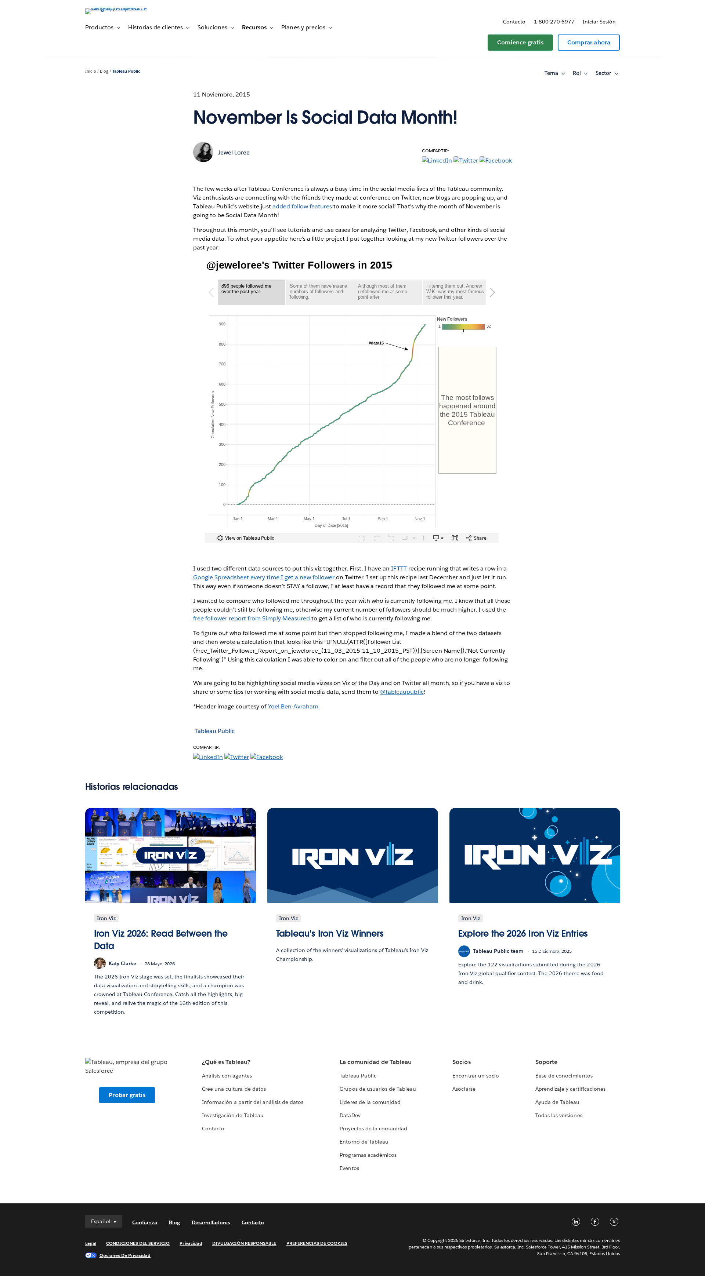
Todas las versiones (558, 1115)
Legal (90, 1243)
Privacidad (191, 1243)
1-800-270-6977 (554, 21)
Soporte (546, 1062)
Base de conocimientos (563, 1075)
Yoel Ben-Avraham (293, 706)
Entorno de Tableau (364, 1141)
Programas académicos (368, 1155)
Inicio (90, 71)
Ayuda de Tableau (557, 1102)
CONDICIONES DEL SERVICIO (138, 1243)
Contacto (514, 21)
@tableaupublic (401, 692)
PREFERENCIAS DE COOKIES (317, 1243)
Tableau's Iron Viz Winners (330, 933)
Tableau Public (126, 71)
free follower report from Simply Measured (251, 618)
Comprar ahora (589, 42)
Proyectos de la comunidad (373, 1128)
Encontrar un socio (475, 1075)
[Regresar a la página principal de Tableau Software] (116, 8)
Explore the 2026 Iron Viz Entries (523, 933)
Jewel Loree (234, 152)
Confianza (144, 1222)
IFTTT (398, 568)
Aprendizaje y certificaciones (570, 1089)
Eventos (349, 1168)
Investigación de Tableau (232, 1115)
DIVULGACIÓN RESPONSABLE (244, 1243)
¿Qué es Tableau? (226, 1062)
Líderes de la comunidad (370, 1102)
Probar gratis (127, 1095)
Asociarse (463, 1089)
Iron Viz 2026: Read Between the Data (161, 940)
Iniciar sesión (599, 21)
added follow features (302, 206)
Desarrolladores (211, 1222)
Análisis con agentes (227, 1075)
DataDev (350, 1115)
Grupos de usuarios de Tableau (378, 1089)
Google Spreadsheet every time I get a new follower (264, 577)
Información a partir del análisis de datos (252, 1102)
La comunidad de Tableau (375, 1062)
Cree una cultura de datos (233, 1089)
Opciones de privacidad (125, 1255)
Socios (461, 1062)
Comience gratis (520, 42)
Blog (104, 71)
